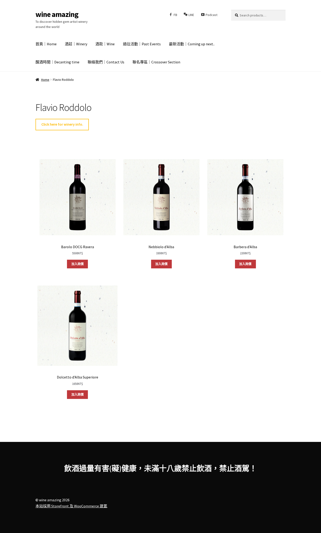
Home (45, 79)
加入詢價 (77, 264)
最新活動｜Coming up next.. (192, 44)
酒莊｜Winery (76, 44)
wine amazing (56, 14)
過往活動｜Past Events (142, 44)
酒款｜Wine (105, 44)
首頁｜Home (46, 44)
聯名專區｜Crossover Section (156, 62)
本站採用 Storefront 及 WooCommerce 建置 (71, 506)
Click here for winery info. (62, 124)
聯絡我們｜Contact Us (106, 62)
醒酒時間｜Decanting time (57, 62)
